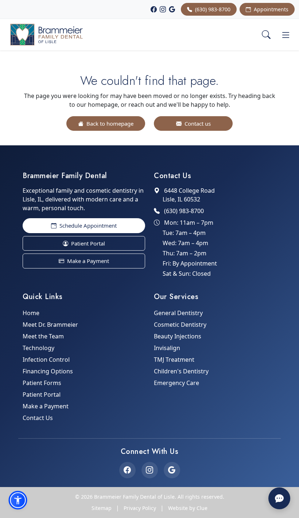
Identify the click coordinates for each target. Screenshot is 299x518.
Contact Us (38, 418)
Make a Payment (87, 260)
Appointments (270, 9)
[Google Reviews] (172, 9)
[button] (18, 500)
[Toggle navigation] (286, 34)
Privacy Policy (140, 508)
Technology (38, 348)
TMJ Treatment (174, 360)
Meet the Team (43, 336)
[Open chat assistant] (279, 498)
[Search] (266, 34)
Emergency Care (176, 383)
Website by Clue (187, 508)
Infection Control (46, 360)
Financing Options (48, 371)
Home (31, 313)
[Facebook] (154, 9)
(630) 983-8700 (212, 9)
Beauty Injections (177, 336)
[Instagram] (163, 9)
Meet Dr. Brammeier (50, 325)
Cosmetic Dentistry (180, 325)
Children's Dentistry (181, 371)
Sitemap (102, 508)
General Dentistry (178, 313)
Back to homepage (109, 123)
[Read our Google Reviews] (172, 470)
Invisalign (167, 348)
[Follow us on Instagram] (149, 470)
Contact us (197, 123)
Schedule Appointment (87, 225)
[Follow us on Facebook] (127, 470)
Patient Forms (42, 383)
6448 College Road (189, 195)
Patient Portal (87, 243)
